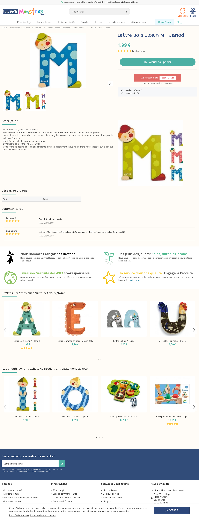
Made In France (110, 490)
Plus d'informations (19, 515)
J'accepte (172, 510)
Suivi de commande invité (65, 493)
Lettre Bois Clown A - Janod (27, 341)
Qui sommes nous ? (12, 490)
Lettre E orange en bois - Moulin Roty (75, 341)
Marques (107, 501)
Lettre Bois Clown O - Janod (75, 416)
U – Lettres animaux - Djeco (172, 341)
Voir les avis (135, 280)
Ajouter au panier (160, 62)
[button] (98, 359)
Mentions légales (11, 493)
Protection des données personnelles (20, 497)
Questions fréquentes (63, 501)
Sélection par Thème (112, 497)
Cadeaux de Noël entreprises (66, 497)
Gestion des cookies (12, 501)
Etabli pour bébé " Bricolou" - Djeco (172, 416)
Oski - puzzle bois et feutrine (123, 416)
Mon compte (59, 490)
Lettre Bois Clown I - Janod (26, 416)
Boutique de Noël (111, 493)
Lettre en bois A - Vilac (123, 341)
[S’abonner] (62, 463)
